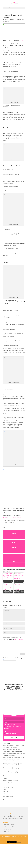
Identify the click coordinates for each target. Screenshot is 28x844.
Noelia (6, 19)
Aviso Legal (6, 831)
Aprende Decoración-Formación (16, 19)
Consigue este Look (7, 782)
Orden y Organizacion (8, 791)
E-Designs (5, 789)
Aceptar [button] (9, 842)
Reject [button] (14, 842)
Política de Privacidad (9, 827)
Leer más (19, 842)
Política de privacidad (19, 639)
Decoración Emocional (8, 787)
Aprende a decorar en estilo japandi (11, 775)
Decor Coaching (6, 785)
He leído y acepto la (14, 639)
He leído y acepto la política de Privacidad (12, 727)
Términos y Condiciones (9, 824)
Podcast (4, 794)
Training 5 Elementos (11, 733)
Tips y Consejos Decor (8, 796)
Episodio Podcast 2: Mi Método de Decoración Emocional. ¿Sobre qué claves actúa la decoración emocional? (13, 759)
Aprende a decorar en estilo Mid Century (13, 517)
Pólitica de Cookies (8, 829)
